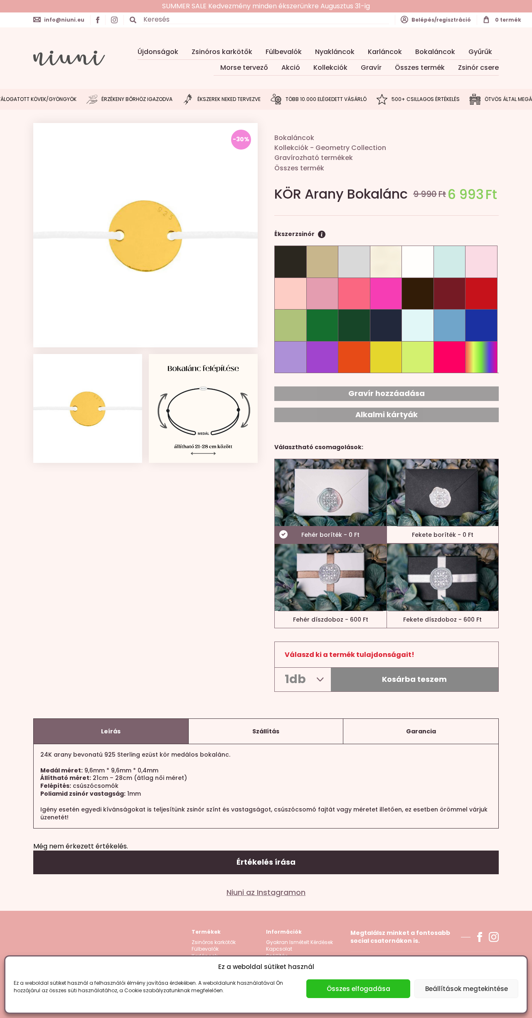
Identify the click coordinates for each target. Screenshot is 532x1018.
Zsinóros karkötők (222, 52)
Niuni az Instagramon (266, 893)
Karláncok (385, 52)
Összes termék (420, 67)
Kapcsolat (279, 949)
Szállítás (265, 731)
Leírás (111, 731)
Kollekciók (330, 67)
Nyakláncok (335, 52)
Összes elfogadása (358, 988)
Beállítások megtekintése (466, 988)
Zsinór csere (478, 67)
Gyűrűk (480, 52)
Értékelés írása (266, 862)
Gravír (371, 67)
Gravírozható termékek (313, 157)
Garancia (421, 731)
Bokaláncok (435, 52)
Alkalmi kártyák (386, 414)
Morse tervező (244, 67)
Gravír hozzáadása (386, 393)
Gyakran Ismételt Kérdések (299, 942)
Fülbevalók (284, 52)
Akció (290, 67)
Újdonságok (158, 52)
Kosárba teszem (414, 679)
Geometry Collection (350, 147)
